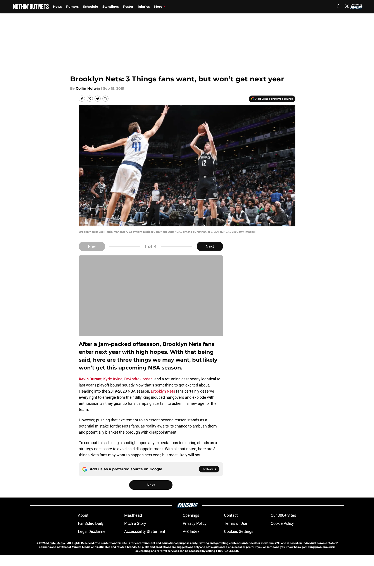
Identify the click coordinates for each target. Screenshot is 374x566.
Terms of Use (235, 523)
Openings (191, 515)
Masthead (133, 515)
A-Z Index (191, 531)
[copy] (105, 99)
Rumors (72, 7)
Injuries (144, 7)
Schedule (90, 7)
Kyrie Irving (112, 379)
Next (210, 246)
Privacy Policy (195, 523)
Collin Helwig (88, 88)
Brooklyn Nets (163, 391)
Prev (92, 246)
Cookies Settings (238, 531)
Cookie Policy (282, 523)
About (83, 515)
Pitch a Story (135, 523)
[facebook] (338, 6)
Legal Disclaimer (92, 531)
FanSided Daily (91, 523)
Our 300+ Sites (283, 515)
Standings (110, 7)
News (57, 7)
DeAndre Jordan (138, 379)
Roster (128, 7)
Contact (231, 515)
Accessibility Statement (144, 531)
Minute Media (55, 543)
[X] (347, 6)
